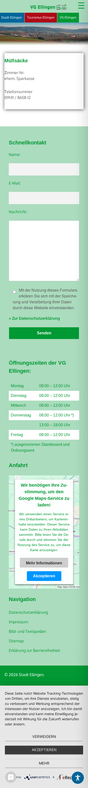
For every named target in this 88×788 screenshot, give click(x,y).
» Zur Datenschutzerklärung (34, 318)
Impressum (18, 621)
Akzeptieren (44, 576)
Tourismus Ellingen (41, 17)
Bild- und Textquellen (27, 631)
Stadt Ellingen (11, 17)
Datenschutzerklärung (28, 612)
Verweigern (44, 736)
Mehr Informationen (44, 563)
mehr (44, 763)
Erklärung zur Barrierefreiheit (34, 650)
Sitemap (16, 640)
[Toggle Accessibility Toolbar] (77, 777)
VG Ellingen (68, 17)
